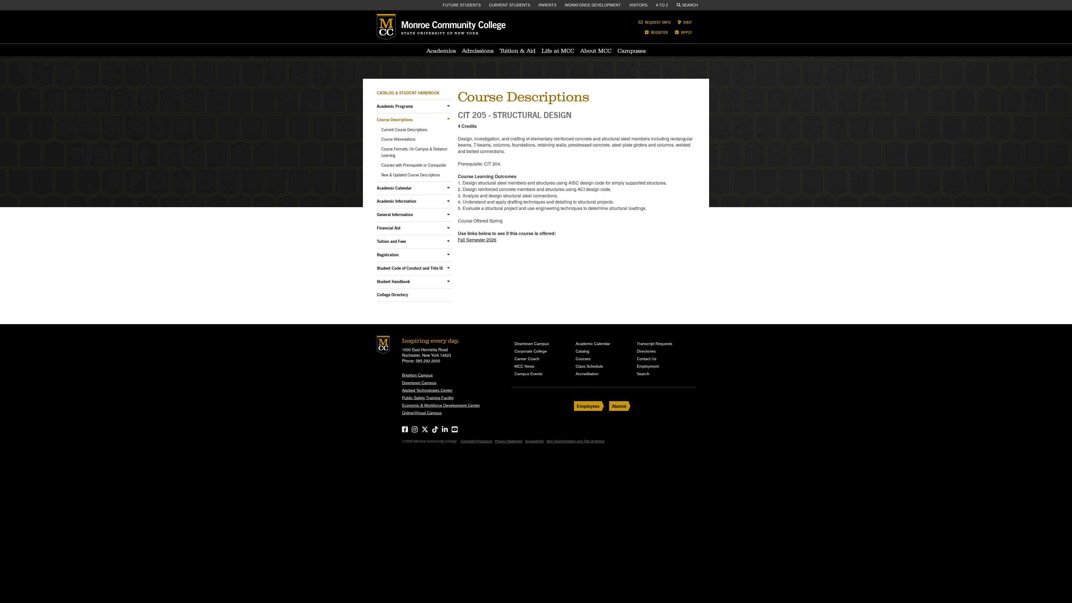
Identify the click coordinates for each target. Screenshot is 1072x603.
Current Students (509, 5)
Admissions (478, 50)
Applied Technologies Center (427, 390)
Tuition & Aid (517, 50)
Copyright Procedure (476, 441)
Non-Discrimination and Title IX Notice (575, 441)
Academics (441, 50)
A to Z (662, 5)
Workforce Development (593, 5)
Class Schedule (589, 366)
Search (690, 5)
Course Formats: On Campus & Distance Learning (414, 152)
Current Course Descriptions (404, 129)
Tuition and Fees (391, 241)
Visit (687, 22)
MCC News (524, 366)
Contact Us (646, 358)
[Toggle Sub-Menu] (448, 106)
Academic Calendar (394, 188)
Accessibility (534, 441)
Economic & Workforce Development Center (441, 405)
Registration (388, 254)
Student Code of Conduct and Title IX (410, 268)
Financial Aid (388, 228)
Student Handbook (393, 281)
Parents (547, 5)
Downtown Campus (419, 383)
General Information (395, 214)
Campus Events (528, 374)
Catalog (582, 351)
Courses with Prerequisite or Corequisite (413, 165)
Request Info (657, 22)
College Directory (392, 294)
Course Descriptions (395, 119)
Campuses (632, 50)
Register (659, 32)
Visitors (638, 5)
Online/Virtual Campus (422, 413)
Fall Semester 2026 (477, 239)
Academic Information (396, 201)
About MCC (595, 50)
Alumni (619, 406)
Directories (646, 351)
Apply (686, 32)
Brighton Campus (417, 375)
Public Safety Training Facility (428, 398)
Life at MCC (558, 50)
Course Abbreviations (398, 139)
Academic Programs (395, 106)
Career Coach (527, 358)
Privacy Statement (508, 441)
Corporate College (531, 351)
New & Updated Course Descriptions (410, 175)
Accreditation (587, 374)
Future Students (462, 5)
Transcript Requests (654, 343)
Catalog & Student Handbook (408, 92)
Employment (648, 366)
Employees (588, 406)
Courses (583, 358)
